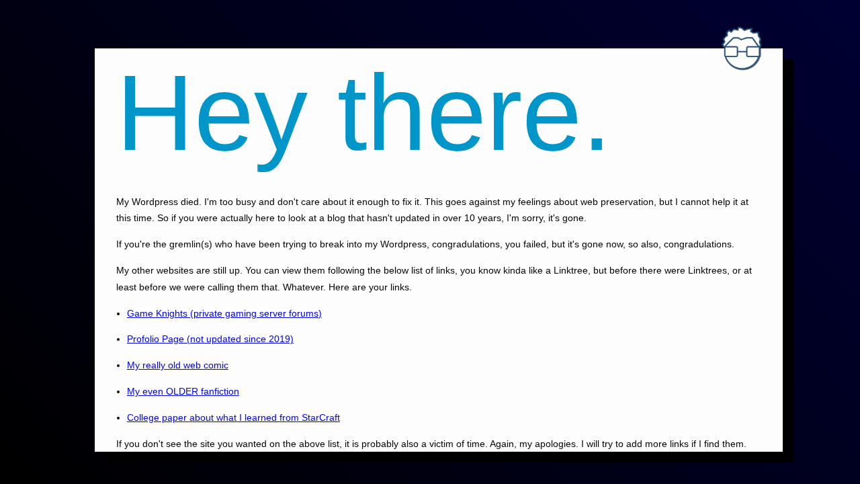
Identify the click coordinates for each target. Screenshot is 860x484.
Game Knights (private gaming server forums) (224, 313)
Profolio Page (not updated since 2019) (210, 338)
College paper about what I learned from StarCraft (233, 417)
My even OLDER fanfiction (183, 391)
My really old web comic (177, 365)
